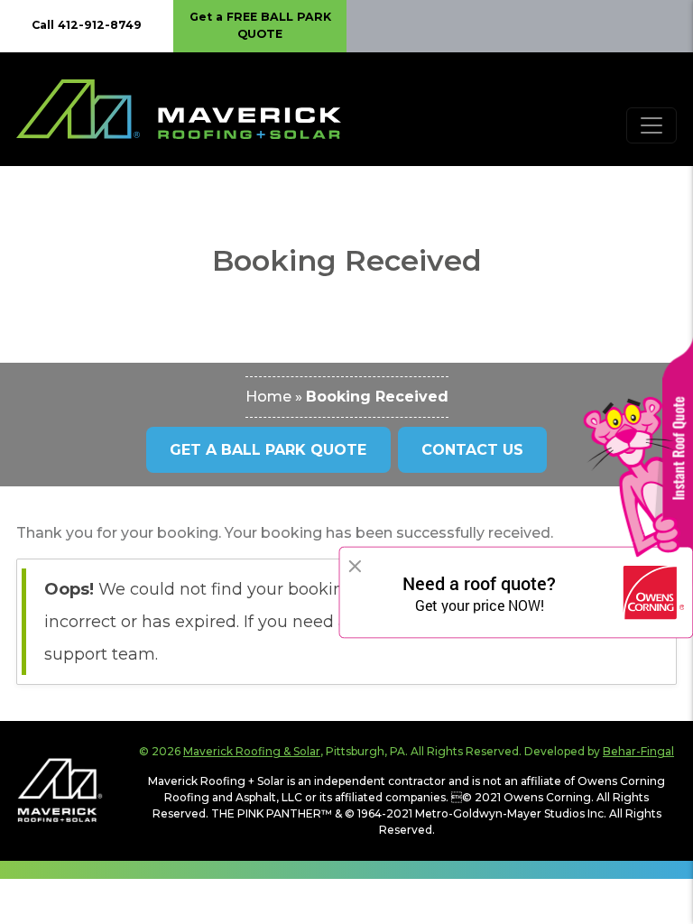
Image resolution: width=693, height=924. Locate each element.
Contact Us (472, 449)
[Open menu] (651, 125)
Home (268, 396)
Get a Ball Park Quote (268, 449)
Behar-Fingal (638, 751)
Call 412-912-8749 (87, 25)
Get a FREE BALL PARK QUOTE (260, 25)
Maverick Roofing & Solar (251, 751)
